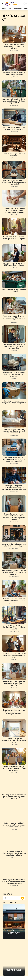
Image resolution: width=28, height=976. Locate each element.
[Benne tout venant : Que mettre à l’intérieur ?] (14, 279)
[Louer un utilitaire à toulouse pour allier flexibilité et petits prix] (14, 533)
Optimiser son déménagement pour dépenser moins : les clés (14, 600)
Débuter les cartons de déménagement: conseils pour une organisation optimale (14, 853)
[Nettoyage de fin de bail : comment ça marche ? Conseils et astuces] (14, 728)
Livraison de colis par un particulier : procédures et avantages (14, 74)
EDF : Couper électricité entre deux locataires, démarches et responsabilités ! (14, 346)
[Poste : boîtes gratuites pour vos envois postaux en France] (14, 117)
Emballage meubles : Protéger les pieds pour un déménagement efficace (14, 796)
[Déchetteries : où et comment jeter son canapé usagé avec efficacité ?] (14, 362)
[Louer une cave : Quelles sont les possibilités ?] (14, 143)
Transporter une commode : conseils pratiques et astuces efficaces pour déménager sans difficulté (14, 516)
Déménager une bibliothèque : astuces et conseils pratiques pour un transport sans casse (14, 881)
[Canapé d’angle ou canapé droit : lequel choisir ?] (14, 958)
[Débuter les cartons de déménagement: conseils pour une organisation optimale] (14, 841)
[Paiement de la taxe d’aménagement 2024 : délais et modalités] (14, 615)
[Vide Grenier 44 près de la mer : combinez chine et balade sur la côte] (14, 305)
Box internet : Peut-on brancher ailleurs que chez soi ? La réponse (14, 238)
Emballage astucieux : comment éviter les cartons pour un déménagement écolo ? (14, 712)
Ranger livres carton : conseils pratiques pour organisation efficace (14, 46)
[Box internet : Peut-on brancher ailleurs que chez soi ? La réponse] (14, 226)
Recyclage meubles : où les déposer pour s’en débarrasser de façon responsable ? (14, 101)
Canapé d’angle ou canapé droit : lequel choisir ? (14, 970)
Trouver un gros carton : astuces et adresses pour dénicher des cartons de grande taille (14, 182)
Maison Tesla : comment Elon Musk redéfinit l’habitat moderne (14, 932)
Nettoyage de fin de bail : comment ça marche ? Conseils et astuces (14, 740)
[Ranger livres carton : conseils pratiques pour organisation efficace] (14, 34)
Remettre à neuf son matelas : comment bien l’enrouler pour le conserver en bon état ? (14, 431)
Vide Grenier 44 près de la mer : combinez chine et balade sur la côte (14, 318)
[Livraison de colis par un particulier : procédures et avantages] (14, 62)
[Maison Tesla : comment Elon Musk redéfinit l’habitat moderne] (14, 921)
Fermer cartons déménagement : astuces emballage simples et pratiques (14, 683)
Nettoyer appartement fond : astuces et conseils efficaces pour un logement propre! (14, 825)
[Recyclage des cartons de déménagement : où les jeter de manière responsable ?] (14, 447)
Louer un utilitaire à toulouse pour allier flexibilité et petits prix (14, 545)
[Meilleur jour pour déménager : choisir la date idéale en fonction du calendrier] (14, 756)
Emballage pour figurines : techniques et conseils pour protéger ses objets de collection (14, 487)
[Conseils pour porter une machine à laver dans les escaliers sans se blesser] (14, 643)
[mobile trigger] (3, 3)
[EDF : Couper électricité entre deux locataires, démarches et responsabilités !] (14, 334)
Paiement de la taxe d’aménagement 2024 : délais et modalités (14, 627)
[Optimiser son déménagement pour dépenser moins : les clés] (14, 588)
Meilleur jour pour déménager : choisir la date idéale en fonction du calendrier (14, 768)
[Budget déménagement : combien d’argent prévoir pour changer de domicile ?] (14, 560)
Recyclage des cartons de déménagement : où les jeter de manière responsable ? (14, 459)
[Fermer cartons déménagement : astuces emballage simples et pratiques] (14, 671)
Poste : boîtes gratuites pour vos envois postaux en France (14, 128)
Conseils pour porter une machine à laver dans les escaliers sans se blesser (14, 655)
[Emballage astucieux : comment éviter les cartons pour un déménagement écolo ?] (14, 699)
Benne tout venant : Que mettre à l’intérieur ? (14, 290)
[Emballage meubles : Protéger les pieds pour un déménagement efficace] (14, 784)
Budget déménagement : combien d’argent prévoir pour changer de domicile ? (14, 572)
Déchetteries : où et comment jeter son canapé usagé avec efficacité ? (14, 374)
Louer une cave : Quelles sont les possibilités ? (14, 155)
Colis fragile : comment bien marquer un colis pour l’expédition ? (14, 403)
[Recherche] (21, 3)
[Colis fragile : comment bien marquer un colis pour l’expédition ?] (14, 390)
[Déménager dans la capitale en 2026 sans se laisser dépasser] (14, 253)
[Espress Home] (11, 3)
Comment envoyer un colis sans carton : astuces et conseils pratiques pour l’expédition (14, 210)
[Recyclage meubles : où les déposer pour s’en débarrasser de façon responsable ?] (14, 88)
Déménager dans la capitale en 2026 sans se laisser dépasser (14, 264)
